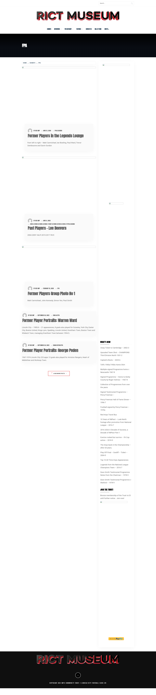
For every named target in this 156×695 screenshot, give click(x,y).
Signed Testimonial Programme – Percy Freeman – (114, 393)
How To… (107, 29)
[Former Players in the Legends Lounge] (59, 98)
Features (78, 29)
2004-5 (37, 224)
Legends (59, 131)
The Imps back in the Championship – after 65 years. (115, 446)
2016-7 (65, 224)
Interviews (57, 29)
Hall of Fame (98, 29)
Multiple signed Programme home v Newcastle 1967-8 (114, 370)
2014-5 (60, 224)
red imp (37, 131)
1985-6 (55, 315)
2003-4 (32, 224)
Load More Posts (59, 373)
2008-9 (56, 224)
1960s (54, 345)
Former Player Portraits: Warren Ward (49, 320)
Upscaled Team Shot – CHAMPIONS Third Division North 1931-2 (114, 353)
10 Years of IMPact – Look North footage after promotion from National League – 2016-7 (115, 422)
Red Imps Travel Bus (108, 415)
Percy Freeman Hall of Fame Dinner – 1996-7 (115, 401)
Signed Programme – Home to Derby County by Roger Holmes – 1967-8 (115, 378)
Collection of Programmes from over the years (115, 385)
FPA (56, 131)
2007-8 (51, 224)
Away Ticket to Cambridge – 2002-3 (114, 348)
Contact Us (89, 29)
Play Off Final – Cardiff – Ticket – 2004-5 (113, 453)
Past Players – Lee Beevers (47, 228)
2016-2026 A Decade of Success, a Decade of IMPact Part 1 (114, 431)
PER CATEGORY (68, 29)
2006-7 (46, 224)
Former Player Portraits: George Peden (50, 350)
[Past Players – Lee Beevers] (59, 188)
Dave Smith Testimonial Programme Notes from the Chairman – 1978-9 (115, 473)
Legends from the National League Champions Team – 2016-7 (114, 466)
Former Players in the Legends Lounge (56, 136)
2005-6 (42, 224)
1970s (58, 345)
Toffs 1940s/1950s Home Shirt (112, 365)
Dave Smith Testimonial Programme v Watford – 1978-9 (115, 481)
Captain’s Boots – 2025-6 (110, 360)
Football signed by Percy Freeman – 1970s (114, 408)
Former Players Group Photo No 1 (51, 293)
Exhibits (49, 29)
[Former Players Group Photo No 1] (59, 266)
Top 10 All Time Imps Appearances (114, 460)
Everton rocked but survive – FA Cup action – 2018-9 (114, 438)
